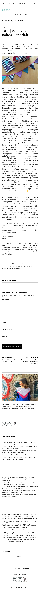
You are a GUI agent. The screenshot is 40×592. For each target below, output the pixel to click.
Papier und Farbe (13, 535)
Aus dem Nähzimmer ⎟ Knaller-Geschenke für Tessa (10, 359)
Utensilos (5, 542)
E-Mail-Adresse (7, 329)
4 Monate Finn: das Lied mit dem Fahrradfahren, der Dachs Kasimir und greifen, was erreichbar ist (19, 451)
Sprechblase (12, 537)
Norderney (23, 533)
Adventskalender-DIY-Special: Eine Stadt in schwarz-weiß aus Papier (20, 487)
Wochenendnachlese (27, 542)
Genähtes (29, 266)
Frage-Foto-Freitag (12, 525)
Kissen (15, 530)
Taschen (25, 537)
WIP (19, 542)
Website (4, 336)
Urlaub (32, 540)
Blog (4, 3)
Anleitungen (7, 21)
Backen (11, 519)
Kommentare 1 (27, 27)
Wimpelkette (17, 268)
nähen (11, 268)
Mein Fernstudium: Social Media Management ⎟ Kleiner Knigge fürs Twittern (29, 360)
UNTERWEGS (26, 540)
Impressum (33, 3)
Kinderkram (5, 268)
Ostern (3, 535)
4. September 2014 (16, 27)
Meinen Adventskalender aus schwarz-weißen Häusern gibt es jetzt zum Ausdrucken (18, 483)
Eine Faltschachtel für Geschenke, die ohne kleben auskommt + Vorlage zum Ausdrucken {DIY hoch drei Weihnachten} (19, 479)
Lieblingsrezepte (8, 533)
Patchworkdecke (26, 535)
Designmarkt (28, 522)
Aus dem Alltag (26, 514)
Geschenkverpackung (13, 527)
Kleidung (20, 530)
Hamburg (22, 527)
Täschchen (32, 537)
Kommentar (6, 299)
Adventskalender (7, 514)
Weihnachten (13, 542)
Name (4, 322)
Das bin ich (12, 3)
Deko (21, 266)
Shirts (33, 535)
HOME (28, 527)
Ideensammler (7, 530)
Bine (6, 40)
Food (4, 525)
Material (17, 533)
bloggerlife (8, 522)
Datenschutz (23, 3)
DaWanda (16, 522)
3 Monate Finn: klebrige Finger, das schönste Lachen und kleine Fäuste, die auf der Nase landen (18, 458)
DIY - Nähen (18, 21)
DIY (25, 266)
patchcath (5, 494)
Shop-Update (5, 537)
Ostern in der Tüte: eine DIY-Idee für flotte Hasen (16, 455)
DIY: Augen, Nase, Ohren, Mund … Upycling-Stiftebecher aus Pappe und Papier (19, 491)
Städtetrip (19, 537)
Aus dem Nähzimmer (15, 516)
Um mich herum (15, 539)
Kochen (25, 530)
